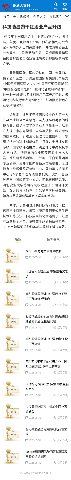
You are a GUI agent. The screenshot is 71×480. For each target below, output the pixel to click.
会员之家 (39, 17)
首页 (6, 17)
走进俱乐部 (21, 17)
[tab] (18, 239)
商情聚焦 (56, 17)
